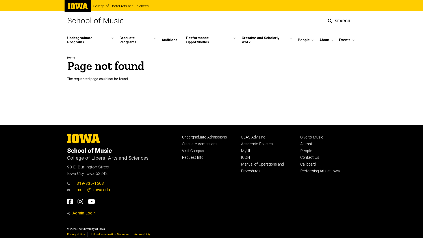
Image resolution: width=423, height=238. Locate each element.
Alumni (306, 144)
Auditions (169, 40)
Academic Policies (257, 144)
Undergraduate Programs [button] (80, 40)
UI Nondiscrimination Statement (110, 234)
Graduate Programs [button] (127, 40)
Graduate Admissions (199, 144)
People (306, 151)
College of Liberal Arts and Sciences (121, 6)
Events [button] (345, 40)
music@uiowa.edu (93, 189)
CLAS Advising (253, 137)
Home (71, 57)
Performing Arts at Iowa (320, 171)
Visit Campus (193, 151)
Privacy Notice (76, 234)
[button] (339, 21)
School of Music (95, 21)
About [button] (324, 40)
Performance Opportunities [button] (197, 40)
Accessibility (142, 234)
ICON (245, 157)
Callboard (308, 164)
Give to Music (311, 137)
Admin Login (84, 213)
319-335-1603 (90, 183)
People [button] (304, 40)
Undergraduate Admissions (204, 137)
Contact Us (309, 157)
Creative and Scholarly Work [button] (260, 40)
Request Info (193, 157)
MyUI (245, 151)
